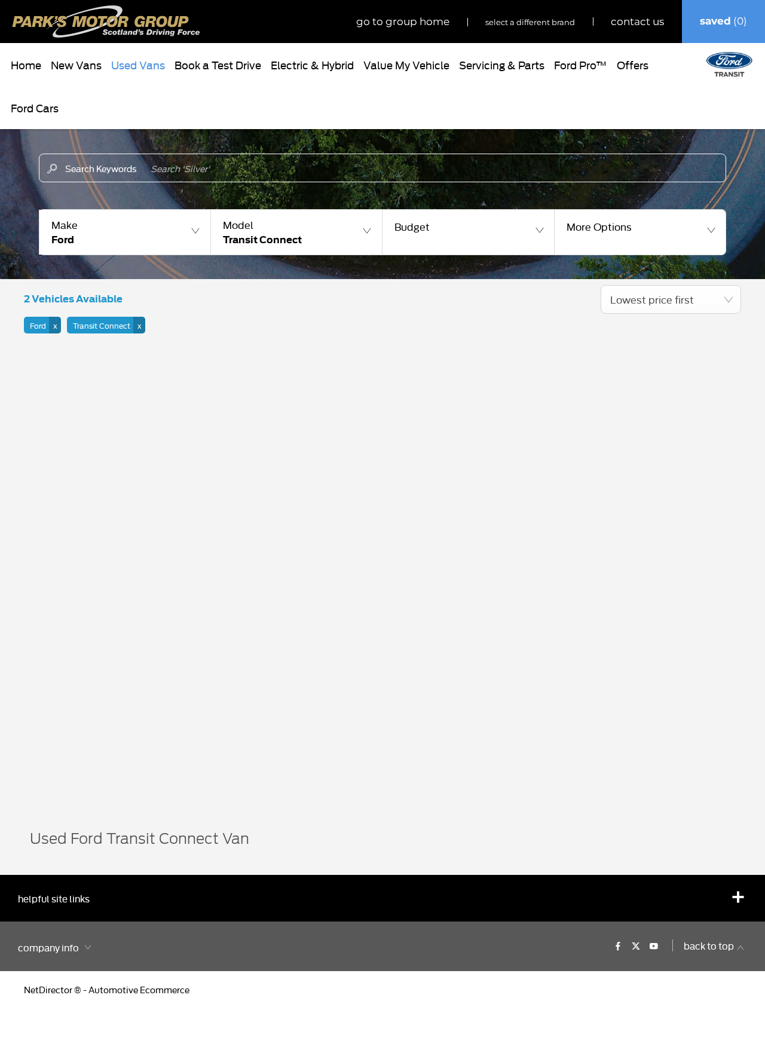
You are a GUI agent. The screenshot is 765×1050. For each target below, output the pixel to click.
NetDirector (49, 989)
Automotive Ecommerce (138, 989)
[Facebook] (618, 945)
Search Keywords (101, 168)
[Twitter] (636, 945)
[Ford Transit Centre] (729, 65)
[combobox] (671, 299)
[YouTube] (654, 945)
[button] (124, 232)
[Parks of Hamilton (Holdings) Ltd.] (106, 21)
